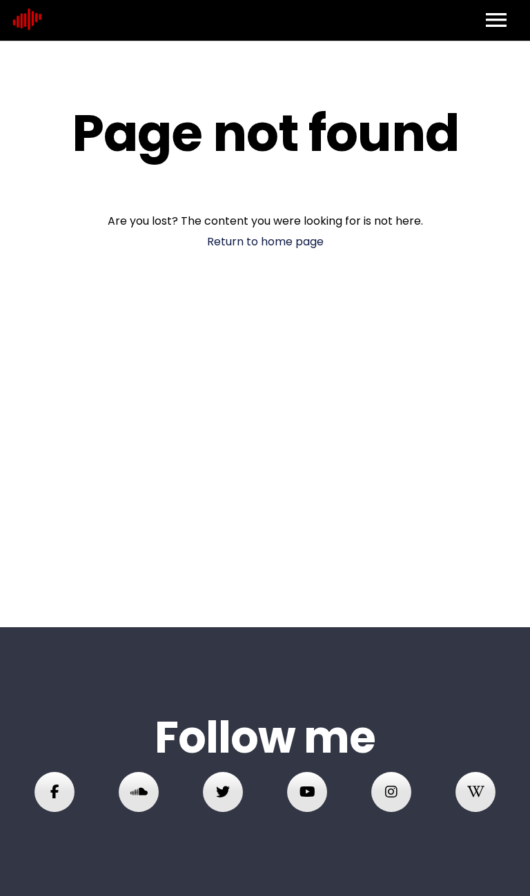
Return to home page (265, 242)
